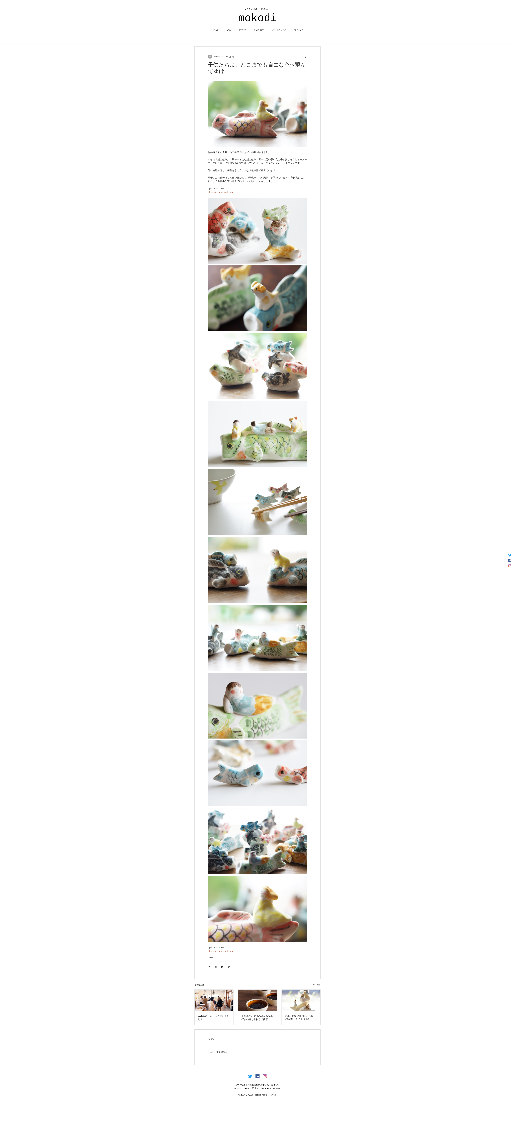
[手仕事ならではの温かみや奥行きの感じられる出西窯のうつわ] (257, 1000)
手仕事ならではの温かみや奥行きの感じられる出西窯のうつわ (257, 1018)
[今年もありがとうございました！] (214, 1000)
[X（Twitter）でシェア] (215, 966)
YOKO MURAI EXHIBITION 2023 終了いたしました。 (299, 1017)
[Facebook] (257, 1076)
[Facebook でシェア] (209, 966)
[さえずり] (509, 555)
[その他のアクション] (305, 56)
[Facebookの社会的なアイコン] (509, 560)
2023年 (211, 957)
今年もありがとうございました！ (213, 1018)
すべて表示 (316, 984)
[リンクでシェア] (229, 966)
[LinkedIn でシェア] (222, 966)
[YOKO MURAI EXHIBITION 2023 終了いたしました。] (301, 1000)
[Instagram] (509, 565)
